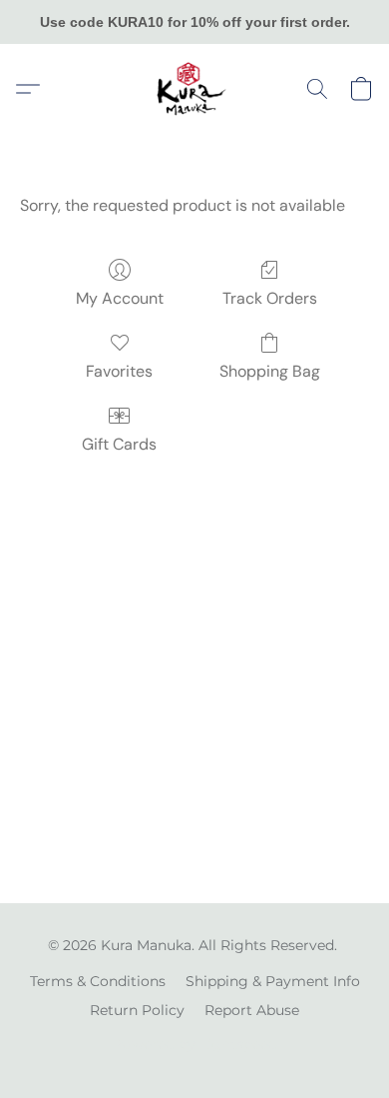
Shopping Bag (269, 371)
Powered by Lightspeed (195, 1044)
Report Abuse (251, 1010)
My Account (120, 298)
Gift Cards (119, 444)
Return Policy (137, 1010)
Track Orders (269, 298)
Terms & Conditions (98, 981)
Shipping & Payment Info (273, 981)
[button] (195, 89)
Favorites (119, 371)
